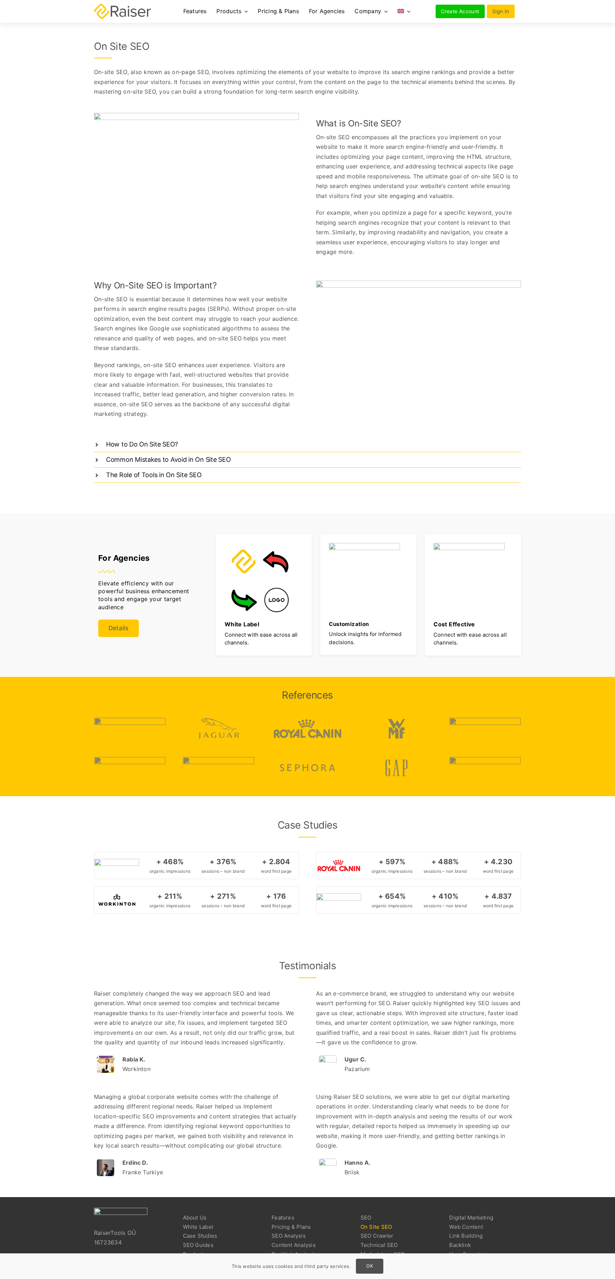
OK (369, 1266)
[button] (307, 444)
